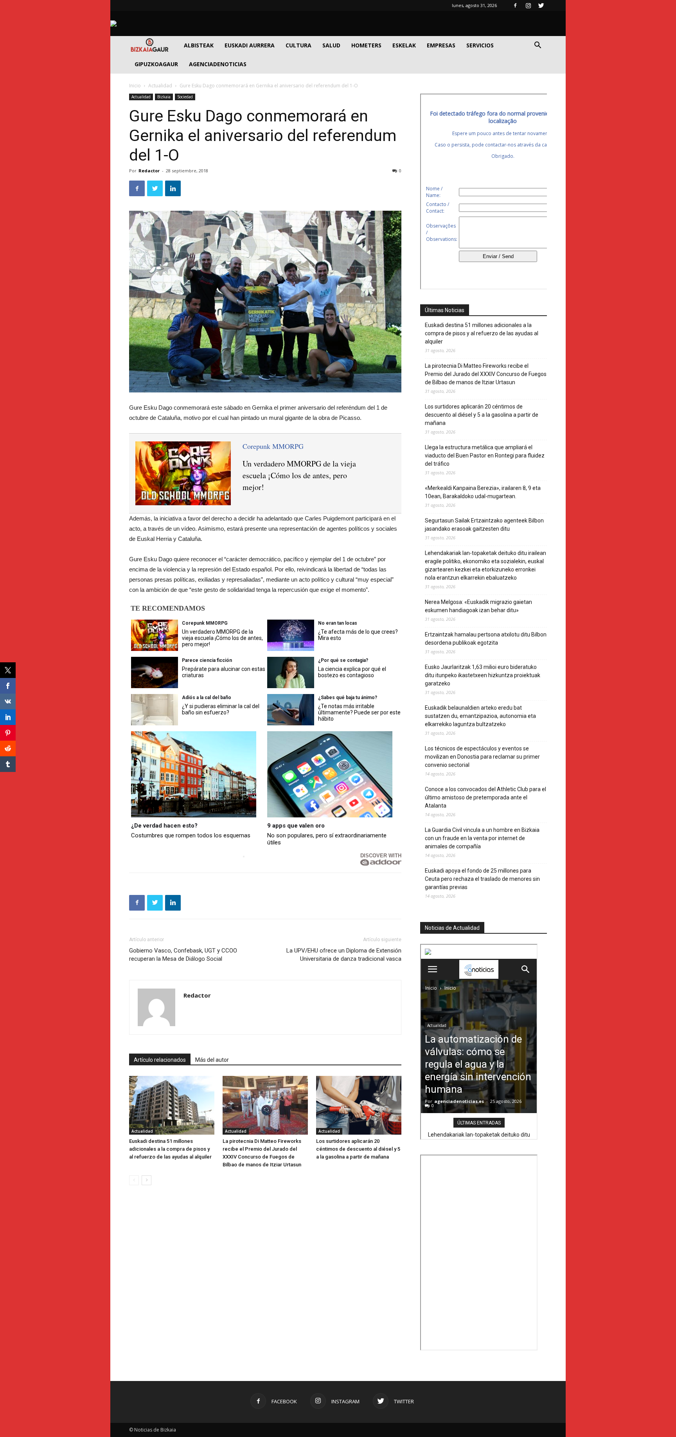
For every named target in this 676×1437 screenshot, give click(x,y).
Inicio (135, 85)
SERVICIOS (480, 45)
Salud (331, 45)
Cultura (298, 45)
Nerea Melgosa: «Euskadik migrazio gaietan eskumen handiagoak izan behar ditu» (478, 606)
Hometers (366, 45)
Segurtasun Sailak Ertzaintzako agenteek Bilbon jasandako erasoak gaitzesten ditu (484, 524)
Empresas (441, 45)
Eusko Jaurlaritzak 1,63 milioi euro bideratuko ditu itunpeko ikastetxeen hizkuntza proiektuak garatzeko (482, 675)
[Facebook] (515, 5)
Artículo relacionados (160, 1060)
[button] (537, 46)
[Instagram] (528, 5)
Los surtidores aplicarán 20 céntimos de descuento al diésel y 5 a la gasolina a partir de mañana (358, 1149)
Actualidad (160, 85)
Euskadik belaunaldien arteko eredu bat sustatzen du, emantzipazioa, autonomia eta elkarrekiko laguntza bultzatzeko (480, 716)
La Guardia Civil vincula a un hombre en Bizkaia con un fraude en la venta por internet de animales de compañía (482, 838)
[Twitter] (541, 5)
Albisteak (199, 45)
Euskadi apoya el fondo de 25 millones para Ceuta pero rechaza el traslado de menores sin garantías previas (482, 879)
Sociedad (185, 96)
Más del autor (212, 1060)
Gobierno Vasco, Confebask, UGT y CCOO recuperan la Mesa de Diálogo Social (183, 954)
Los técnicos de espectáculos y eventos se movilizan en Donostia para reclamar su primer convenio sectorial (482, 756)
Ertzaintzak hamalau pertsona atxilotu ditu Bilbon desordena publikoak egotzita (486, 638)
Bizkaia (164, 96)
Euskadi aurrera (250, 45)
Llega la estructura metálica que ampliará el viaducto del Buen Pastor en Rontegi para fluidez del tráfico (485, 455)
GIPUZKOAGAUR (156, 64)
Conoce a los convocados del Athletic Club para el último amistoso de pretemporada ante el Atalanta (485, 797)
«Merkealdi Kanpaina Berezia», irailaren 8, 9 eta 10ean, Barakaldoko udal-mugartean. (483, 492)
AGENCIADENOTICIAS (217, 64)
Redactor (149, 171)
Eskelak (404, 45)
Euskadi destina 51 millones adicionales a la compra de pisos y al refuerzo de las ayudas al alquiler (170, 1149)
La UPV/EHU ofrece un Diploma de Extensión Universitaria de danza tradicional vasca (343, 954)
